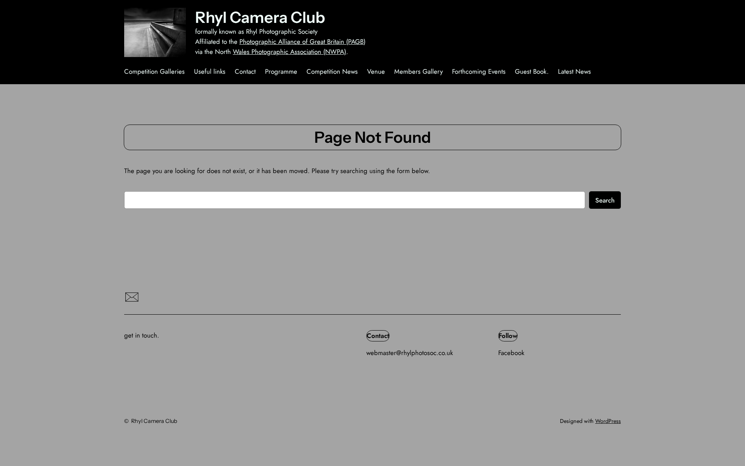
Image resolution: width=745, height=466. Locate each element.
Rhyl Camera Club (260, 17)
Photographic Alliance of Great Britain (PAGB (301, 41)
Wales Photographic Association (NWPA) (289, 51)
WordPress (608, 421)
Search (605, 200)
